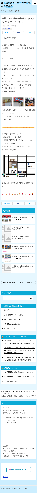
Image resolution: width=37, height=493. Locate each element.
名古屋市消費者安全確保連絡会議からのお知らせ (19, 372)
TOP (17, 391)
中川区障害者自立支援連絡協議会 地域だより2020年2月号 (22, 237)
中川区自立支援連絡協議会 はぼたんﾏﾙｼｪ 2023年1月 (22, 218)
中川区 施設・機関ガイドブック (14, 319)
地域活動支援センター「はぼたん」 (15, 315)
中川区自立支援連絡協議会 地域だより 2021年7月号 (22, 247)
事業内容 (6, 310)
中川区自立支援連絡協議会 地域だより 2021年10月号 (11, 282)
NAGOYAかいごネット (12, 368)
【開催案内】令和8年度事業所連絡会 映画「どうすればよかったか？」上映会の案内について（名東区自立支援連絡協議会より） (19, 350)
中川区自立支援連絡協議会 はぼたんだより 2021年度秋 (28, 282)
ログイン (5, 477)
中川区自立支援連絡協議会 (12, 324)
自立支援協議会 (7, 28)
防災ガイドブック (9, 328)
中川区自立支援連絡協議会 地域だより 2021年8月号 (22, 257)
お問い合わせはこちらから (19, 469)
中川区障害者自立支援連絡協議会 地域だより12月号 (22, 228)
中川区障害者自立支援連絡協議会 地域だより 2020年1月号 (22, 267)
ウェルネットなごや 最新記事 (15, 337)
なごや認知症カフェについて (13, 381)
